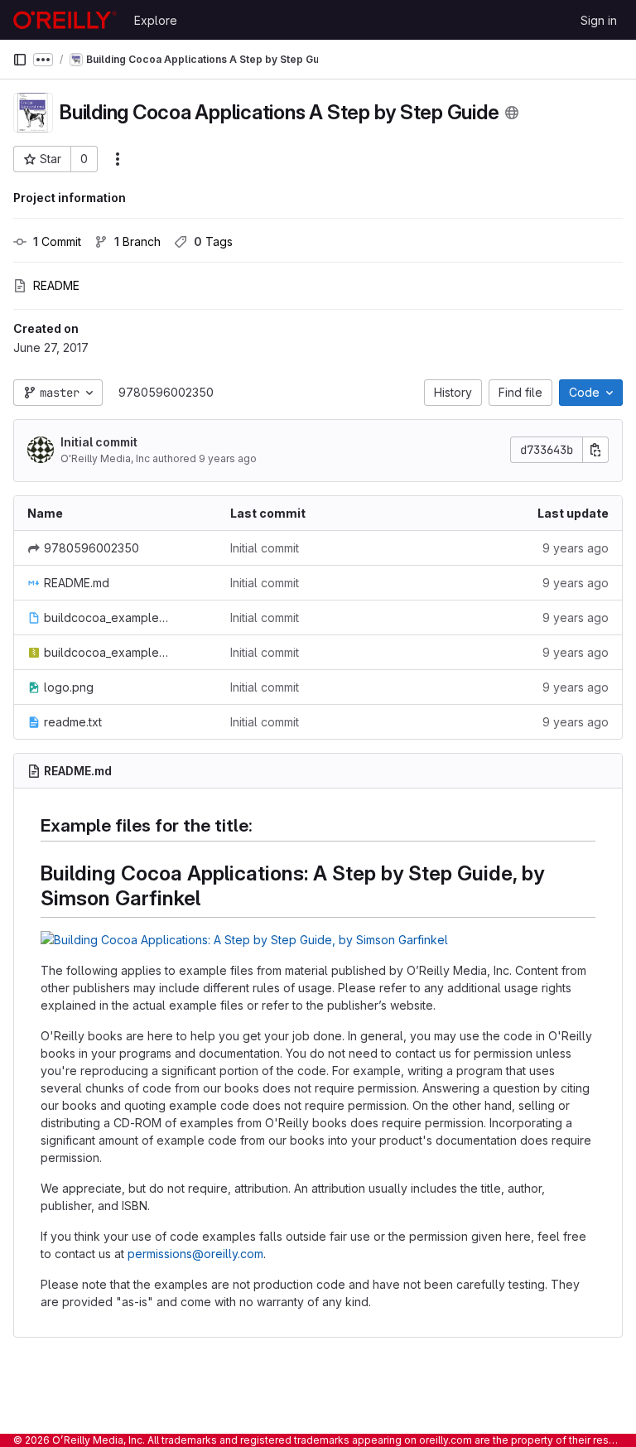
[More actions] (117, 159)
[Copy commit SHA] (595, 450)
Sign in (599, 20)
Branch (137, 241)
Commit (57, 241)
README (56, 285)
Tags (213, 241)
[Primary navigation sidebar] (20, 59)
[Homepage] (65, 20)
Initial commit (98, 442)
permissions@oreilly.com (195, 1254)
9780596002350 (166, 392)
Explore (155, 20)
